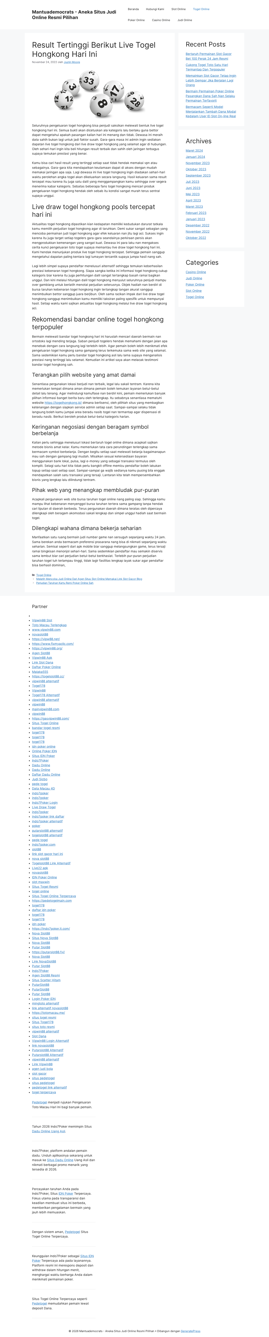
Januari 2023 (195, 219)
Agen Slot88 (41, 653)
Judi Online (185, 20)
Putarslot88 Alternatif (47, 1050)
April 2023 (193, 200)
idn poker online (43, 746)
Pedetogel (39, 1102)
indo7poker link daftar (48, 816)
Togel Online (201, 9)
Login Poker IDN (44, 999)
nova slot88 (40, 858)
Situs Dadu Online (60, 1160)
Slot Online (178, 9)
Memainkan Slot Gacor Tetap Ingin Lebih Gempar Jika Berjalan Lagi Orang (211, 80)
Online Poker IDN (44, 751)
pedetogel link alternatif (49, 1087)
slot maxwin (41, 882)
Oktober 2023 (196, 169)
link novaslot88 (43, 1045)
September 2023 (198, 175)
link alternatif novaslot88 (50, 1008)
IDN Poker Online (44, 877)
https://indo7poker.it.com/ (51, 928)
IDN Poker (66, 1193)
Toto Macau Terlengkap (49, 625)
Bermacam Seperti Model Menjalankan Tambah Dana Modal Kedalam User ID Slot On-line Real (211, 111)
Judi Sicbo (39, 779)
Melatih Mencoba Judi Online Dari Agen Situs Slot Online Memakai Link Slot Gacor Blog (89, 578)
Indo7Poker (40, 760)
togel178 (38, 732)
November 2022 (198, 231)
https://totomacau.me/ (48, 1013)
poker (36, 826)
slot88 (36, 849)
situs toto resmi (43, 1027)
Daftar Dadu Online (46, 774)
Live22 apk (40, 868)
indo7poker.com (43, 844)
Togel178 (38, 686)
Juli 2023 (192, 182)
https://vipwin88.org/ (47, 648)
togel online (40, 891)
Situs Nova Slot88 (45, 938)
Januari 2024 (195, 157)
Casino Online (161, 20)
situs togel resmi (44, 1017)
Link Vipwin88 (42, 1064)
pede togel (40, 784)
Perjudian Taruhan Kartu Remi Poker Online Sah (65, 582)
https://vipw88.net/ (46, 639)
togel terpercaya (44, 1092)
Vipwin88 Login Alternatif (50, 1041)
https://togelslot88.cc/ (48, 676)
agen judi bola (42, 1069)
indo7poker (40, 793)
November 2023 (198, 163)
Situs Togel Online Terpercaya (54, 896)
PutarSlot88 (40, 985)
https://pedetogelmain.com (52, 900)
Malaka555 (40, 672)
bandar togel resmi (46, 728)
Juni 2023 (193, 188)
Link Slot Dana (42, 662)
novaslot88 (40, 634)
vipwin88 (38, 704)
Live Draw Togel (44, 807)
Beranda (133, 9)
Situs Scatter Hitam (46, 980)
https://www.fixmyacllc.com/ (53, 644)
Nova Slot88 (41, 933)
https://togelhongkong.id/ (63, 403)
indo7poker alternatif (47, 821)
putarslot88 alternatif (47, 830)
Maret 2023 (194, 206)
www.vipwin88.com (46, 629)
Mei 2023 (193, 194)
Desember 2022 (197, 225)
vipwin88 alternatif (45, 681)
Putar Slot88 (41, 947)
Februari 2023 (196, 213)
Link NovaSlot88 (44, 961)
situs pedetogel (43, 1078)
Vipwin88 (39, 690)
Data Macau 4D (43, 788)
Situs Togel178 (42, 1022)
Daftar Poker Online (46, 667)
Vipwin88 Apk (42, 658)
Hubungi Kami (155, 9)
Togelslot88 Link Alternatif (51, 863)
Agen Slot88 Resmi (46, 975)
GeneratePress (190, 1331)
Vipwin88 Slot (42, 620)
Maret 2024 (194, 150)
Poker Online (136, 20)
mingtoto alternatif (45, 1003)
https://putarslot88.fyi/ (48, 952)
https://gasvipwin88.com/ (50, 718)
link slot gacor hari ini (47, 854)
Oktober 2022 (196, 238)
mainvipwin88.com (45, 709)
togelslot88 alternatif (47, 835)
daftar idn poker (44, 910)
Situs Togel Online (45, 723)
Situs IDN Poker (43, 756)
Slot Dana (39, 1036)
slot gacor (39, 1073)
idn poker (39, 924)
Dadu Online (41, 765)
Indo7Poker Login (45, 802)
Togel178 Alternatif (46, 695)
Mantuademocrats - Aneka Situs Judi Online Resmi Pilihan (74, 14)
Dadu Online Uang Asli (48, 1131)
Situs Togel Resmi (45, 887)
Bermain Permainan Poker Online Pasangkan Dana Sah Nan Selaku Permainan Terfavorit (210, 95)
